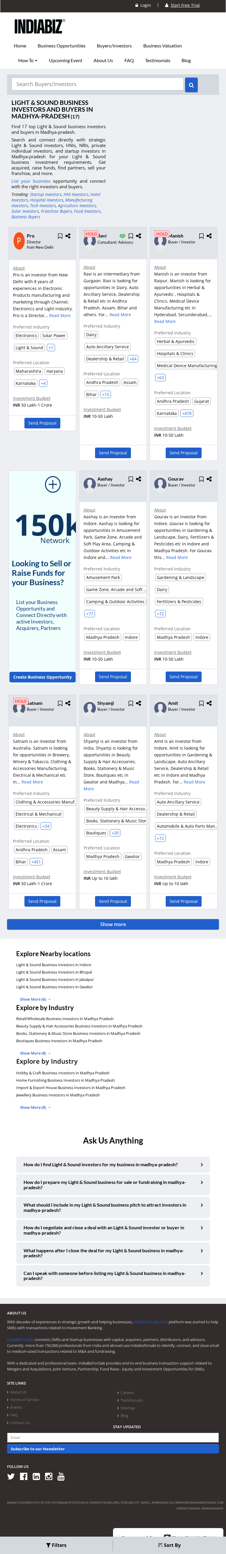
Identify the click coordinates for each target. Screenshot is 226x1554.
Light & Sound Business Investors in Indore (53, 964)
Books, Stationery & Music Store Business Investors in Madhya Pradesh (78, 1033)
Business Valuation (162, 45)
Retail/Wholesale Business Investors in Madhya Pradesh (65, 1018)
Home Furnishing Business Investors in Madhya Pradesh (65, 1080)
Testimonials (157, 60)
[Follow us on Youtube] (63, 1476)
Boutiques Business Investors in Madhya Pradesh (59, 1040)
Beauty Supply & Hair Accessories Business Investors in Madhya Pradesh (79, 1026)
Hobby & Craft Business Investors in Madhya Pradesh (62, 1072)
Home (20, 45)
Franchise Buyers (56, 211)
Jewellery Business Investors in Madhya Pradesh (58, 1095)
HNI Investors (76, 194)
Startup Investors (46, 194)
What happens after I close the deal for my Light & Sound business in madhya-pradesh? (104, 1253)
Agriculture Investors (77, 205)
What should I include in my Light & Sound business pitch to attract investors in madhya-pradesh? (105, 1207)
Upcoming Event (65, 60)
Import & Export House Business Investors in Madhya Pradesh (70, 1087)
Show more (113, 924)
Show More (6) (33, 999)
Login (144, 5)
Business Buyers (25, 217)
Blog (186, 60)
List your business (32, 181)
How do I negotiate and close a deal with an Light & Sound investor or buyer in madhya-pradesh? (104, 1230)
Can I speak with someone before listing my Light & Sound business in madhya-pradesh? (105, 1275)
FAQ (129, 60)
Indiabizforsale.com (151, 1321)
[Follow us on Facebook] (25, 1476)
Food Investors (87, 211)
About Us (103, 60)
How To (26, 60)
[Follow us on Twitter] (13, 1476)
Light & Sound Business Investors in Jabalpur (55, 979)
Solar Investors (25, 211)
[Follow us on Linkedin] (38, 1476)
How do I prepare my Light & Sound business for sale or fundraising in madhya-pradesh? (105, 1184)
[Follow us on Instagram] (50, 1476)
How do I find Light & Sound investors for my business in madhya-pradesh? (101, 1164)
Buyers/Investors (114, 45)
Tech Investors (43, 205)
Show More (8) (33, 1053)
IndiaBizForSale (20, 1339)
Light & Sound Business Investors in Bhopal (54, 972)
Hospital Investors (46, 200)
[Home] (40, 35)
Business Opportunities (62, 45)
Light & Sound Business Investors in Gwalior (54, 986)
